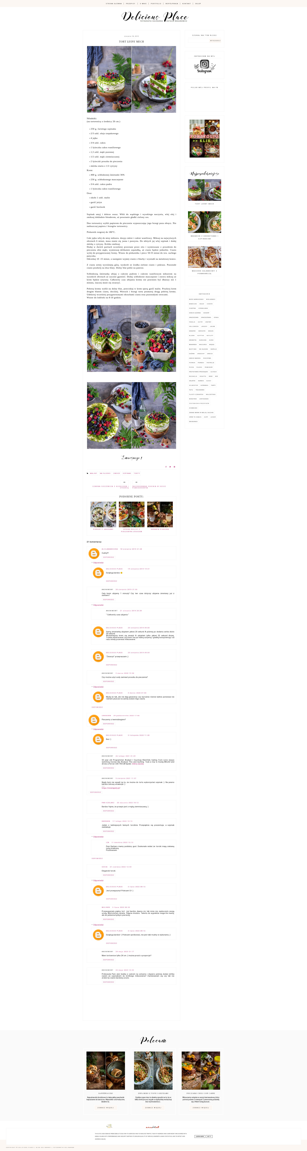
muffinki (193, 349)
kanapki (192, 331)
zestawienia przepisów (199, 403)
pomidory (209, 367)
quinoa (214, 371)
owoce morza (195, 358)
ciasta (210, 304)
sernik (201, 380)
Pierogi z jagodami (103, 529)
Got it (209, 1136)
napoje (214, 349)
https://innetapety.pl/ (111, 788)
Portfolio (156, 3)
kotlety (210, 335)
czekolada (203, 308)
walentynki (211, 394)
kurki (211, 340)
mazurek (203, 344)
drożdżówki (206, 317)
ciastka (192, 308)
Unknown (106, 715)
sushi (208, 380)
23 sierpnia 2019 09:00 (139, 628)
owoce (117, 473)
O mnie (143, 3)
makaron (193, 344)
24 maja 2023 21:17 (125, 951)
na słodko (105, 473)
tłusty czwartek (196, 394)
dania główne (195, 313)
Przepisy (130, 3)
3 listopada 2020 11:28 (139, 735)
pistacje (210, 362)
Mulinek (106, 907)
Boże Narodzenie (196, 299)
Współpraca (172, 3)
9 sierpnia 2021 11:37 (126, 778)
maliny (93, 473)
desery (206, 313)
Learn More (200, 1136)
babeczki (193, 304)
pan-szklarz (108, 803)
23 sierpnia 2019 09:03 (139, 652)
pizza (191, 367)
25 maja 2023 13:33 (125, 970)
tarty (213, 385)
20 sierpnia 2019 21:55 (126, 589)
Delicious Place (114, 569)
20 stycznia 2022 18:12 (128, 803)
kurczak (203, 340)
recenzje (193, 376)
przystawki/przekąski (198, 371)
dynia (216, 317)
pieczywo (207, 358)
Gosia (105, 867)
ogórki (192, 353)
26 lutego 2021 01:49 (126, 756)
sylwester (193, 385)
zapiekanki (204, 399)
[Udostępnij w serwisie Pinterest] (174, 467)
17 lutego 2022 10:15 (123, 821)
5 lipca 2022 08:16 (136, 931)
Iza (107, 842)
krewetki (193, 340)
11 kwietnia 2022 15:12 (122, 842)
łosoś (213, 417)
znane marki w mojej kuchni (201, 412)
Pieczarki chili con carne (201, 1093)
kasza (210, 331)
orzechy (201, 353)
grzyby (208, 322)
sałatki (192, 380)
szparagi (204, 385)
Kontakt (186, 3)
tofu (191, 390)
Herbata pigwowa (160, 529)
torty (137, 473)
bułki (202, 304)
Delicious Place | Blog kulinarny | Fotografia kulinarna (46, 1147)
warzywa (193, 399)
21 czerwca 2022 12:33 (121, 867)
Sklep (198, 3)
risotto (203, 376)
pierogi (201, 362)
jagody (204, 326)
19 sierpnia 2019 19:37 (139, 569)
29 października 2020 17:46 (127, 715)
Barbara (106, 821)
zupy (206, 417)
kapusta (202, 331)
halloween (194, 326)
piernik (192, 362)
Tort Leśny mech (204, 204)
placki (199, 367)
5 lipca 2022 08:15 (136, 887)
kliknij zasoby (138, 764)
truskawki (200, 390)
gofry (200, 322)
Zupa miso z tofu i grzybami (153, 1093)
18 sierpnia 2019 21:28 (131, 549)
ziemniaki (193, 408)
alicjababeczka (110, 549)
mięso (211, 344)
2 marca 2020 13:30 (125, 673)
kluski (192, 335)
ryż (216, 376)
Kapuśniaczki (106, 1093)
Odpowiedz (108, 557)
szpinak (127, 473)
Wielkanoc (210, 299)
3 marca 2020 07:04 (137, 693)
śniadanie (193, 421)
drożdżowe (194, 317)
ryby (211, 376)
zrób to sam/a (195, 417)
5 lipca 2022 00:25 (121, 907)
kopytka (200, 335)
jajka (212, 326)
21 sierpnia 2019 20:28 (131, 611)
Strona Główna (114, 3)
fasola (192, 322)
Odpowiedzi (98, 563)
